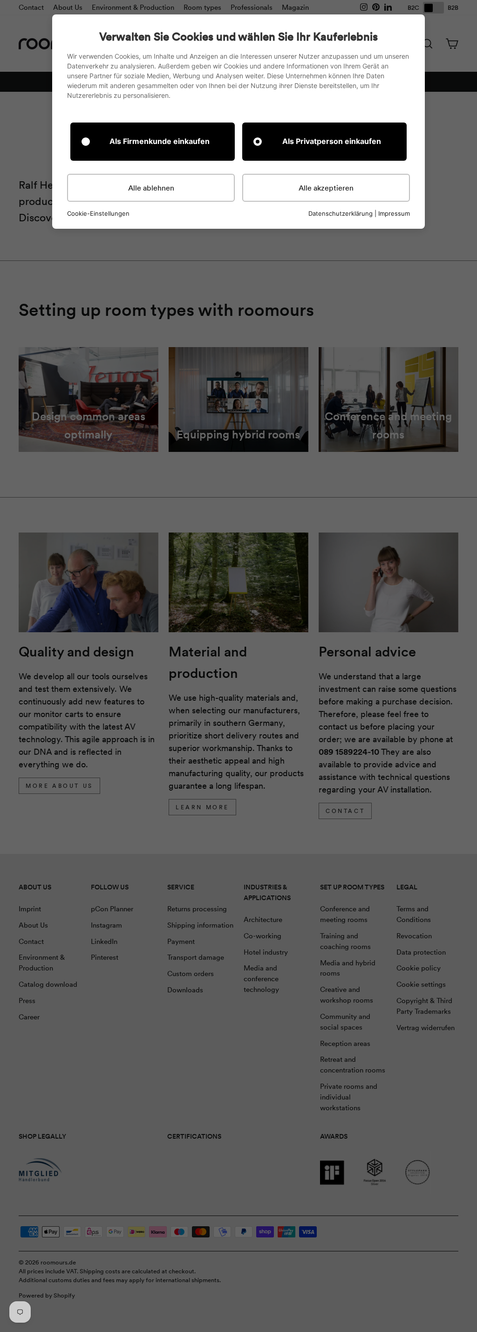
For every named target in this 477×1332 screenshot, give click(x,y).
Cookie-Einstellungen (98, 213)
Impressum (394, 213)
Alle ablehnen (151, 187)
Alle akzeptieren (326, 187)
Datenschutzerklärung (340, 213)
